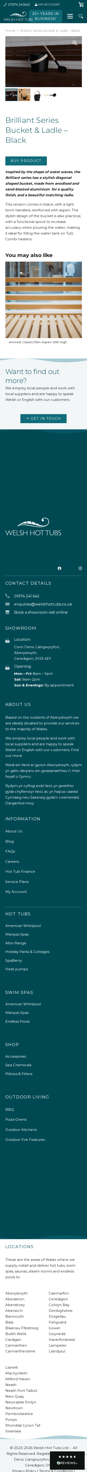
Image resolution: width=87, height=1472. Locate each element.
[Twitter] (70, 568)
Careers (12, 861)
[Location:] (9, 641)
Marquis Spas (17, 934)
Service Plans (17, 881)
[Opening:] (9, 668)
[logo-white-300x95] (18, 16)
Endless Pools (17, 1021)
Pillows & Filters (18, 1074)
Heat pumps (16, 969)
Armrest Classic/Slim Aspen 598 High (38, 342)
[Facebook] (59, 568)
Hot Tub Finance (20, 871)
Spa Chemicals (18, 1065)
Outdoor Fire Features (25, 1139)
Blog (9, 841)
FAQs (10, 851)
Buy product (26, 161)
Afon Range (15, 943)
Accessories (15, 1056)
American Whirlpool (23, 925)
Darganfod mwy (19, 803)
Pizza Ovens (15, 1119)
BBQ (9, 1109)
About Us (13, 831)
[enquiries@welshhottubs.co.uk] (9, 604)
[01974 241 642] (9, 596)
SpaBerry (13, 960)
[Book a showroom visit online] (9, 612)
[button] (81, 16)
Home (10, 30)
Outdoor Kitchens (21, 1129)
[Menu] (70, 16)
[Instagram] (80, 569)
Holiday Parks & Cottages (27, 951)
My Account (16, 891)
